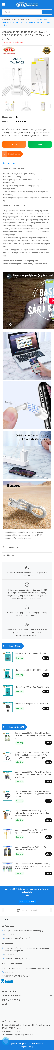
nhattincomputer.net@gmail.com (20, 1035)
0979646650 (9, 955)
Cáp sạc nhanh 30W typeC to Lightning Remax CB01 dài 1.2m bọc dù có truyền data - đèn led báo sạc (33, 793)
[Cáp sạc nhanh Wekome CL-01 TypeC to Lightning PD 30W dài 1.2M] (7, 851)
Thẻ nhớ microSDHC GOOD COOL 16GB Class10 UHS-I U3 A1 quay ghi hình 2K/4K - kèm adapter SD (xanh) (32, 670)
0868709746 (9, 972)
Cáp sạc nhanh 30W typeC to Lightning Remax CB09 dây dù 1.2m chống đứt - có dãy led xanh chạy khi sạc (33, 774)
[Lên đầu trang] (48, 1042)
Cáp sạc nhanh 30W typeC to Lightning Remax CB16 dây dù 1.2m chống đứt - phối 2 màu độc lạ (33, 735)
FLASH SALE (14, 154)
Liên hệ (45, 658)
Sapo (32, 1047)
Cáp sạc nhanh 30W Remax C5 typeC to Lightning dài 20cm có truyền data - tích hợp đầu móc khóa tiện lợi (32, 813)
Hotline (14, 144)
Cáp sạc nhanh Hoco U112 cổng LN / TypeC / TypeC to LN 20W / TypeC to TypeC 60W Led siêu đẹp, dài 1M (32, 866)
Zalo (40, 144)
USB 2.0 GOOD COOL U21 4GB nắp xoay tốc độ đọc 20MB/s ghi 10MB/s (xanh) (32, 653)
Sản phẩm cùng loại (13, 727)
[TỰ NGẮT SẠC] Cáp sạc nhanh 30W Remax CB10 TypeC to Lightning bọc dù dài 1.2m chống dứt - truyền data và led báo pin (32, 755)
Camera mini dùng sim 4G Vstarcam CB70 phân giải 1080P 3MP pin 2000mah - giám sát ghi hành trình (32, 704)
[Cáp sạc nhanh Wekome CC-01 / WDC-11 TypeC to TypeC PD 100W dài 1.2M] (7, 834)
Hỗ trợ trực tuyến (27, 901)
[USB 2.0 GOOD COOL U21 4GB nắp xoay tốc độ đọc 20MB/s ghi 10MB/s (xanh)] (8, 657)
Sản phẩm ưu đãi (11, 646)
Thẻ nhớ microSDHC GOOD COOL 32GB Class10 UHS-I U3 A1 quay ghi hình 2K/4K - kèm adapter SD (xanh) (32, 687)
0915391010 (27, 892)
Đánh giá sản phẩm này (13, 42)
